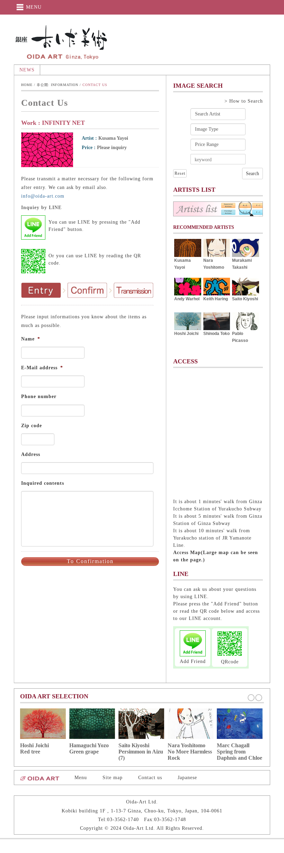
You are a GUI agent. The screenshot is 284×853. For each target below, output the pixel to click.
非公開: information (57, 85)
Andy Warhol (186, 298)
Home (27, 85)
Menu (80, 777)
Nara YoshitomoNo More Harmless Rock (190, 751)
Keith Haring (215, 298)
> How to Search (243, 101)
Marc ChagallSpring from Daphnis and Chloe (239, 751)
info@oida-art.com (42, 196)
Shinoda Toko (216, 333)
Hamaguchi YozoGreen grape (89, 748)
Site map (113, 777)
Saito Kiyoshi (245, 298)
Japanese (187, 777)
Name (30, 339)
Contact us (150, 777)
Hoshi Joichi (186, 333)
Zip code (31, 425)
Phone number (38, 396)
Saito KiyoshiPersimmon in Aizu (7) (140, 751)
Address (30, 454)
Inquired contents (42, 483)
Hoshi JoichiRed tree (34, 748)
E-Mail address (42, 367)
